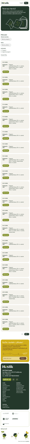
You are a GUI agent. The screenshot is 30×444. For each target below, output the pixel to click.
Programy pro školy (20, 385)
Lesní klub (5, 388)
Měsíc (2, 42)
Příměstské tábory (20, 387)
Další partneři (4, 429)
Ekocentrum (5, 387)
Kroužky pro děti (19, 388)
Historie (4, 392)
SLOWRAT (27, 441)
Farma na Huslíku (19, 392)
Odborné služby (19, 391)
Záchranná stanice (6, 385)
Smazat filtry (4, 55)
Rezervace (5, 71)
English (21, 3)
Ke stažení (5, 398)
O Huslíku (4, 384)
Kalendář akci (19, 384)
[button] (6, 39)
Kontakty (4, 400)
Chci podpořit (5, 405)
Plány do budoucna (6, 396)
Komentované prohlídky (21, 389)
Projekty (4, 395)
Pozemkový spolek (6, 389)
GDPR (4, 399)
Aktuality (4, 391)
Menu (26, 3)
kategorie (3, 48)
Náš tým (4, 393)
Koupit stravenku (6, 407)
